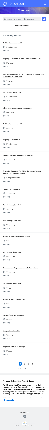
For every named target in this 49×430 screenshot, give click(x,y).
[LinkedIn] (24, 416)
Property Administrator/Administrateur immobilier (22, 59)
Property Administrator (11, 140)
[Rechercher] (44, 19)
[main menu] (45, 3)
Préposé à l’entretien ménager (14, 346)
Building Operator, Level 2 (12, 43)
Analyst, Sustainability (11, 331)
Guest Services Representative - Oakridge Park (20, 268)
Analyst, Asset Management (13, 315)
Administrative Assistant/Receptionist (17, 108)
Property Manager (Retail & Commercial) (18, 155)
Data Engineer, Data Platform (13, 205)
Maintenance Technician (12, 92)
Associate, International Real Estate (16, 236)
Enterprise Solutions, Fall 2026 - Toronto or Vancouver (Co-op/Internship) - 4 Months (23, 172)
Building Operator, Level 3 (12, 124)
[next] (33, 364)
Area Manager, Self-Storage (13, 221)
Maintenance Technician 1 (13, 284)
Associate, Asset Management (14, 299)
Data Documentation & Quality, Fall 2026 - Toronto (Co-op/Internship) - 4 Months (23, 75)
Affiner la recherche (22, 25)
